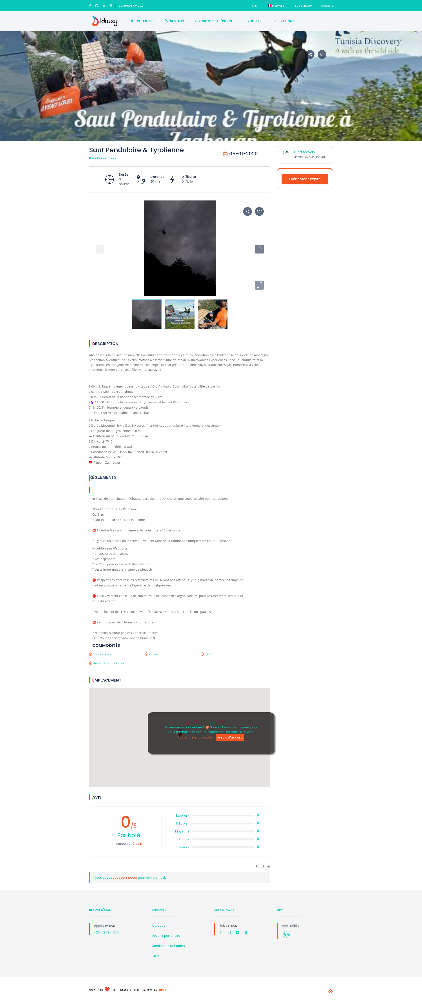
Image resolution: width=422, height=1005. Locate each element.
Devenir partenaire (166, 935)
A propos (158, 925)
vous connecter (125, 877)
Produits (254, 21)
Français (278, 5)
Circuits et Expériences (215, 21)
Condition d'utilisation (168, 946)
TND (255, 5)
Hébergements (142, 21)
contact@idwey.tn (131, 6)
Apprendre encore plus (195, 737)
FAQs (155, 956)
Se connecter (304, 5)
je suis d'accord (230, 737)
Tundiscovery (304, 152)
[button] (259, 285)
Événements (174, 21)
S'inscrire (327, 5)
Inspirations (283, 21)
